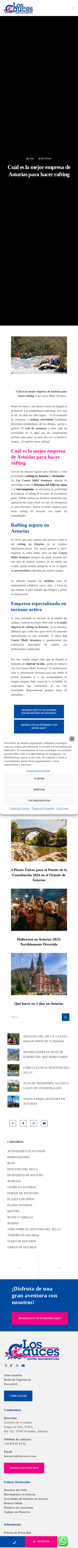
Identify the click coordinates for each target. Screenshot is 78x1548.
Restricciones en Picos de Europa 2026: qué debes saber (45, 1054)
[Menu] (72, 8)
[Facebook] (23, 1123)
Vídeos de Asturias (22, 1247)
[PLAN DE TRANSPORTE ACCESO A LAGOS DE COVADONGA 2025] (13, 1086)
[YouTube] (44, 1123)
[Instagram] (33, 1123)
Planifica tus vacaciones (18, 1507)
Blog (30, 158)
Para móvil (10, 1384)
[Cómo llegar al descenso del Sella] (13, 1070)
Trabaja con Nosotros (17, 1512)
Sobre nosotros (13, 1375)
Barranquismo (18, 1157)
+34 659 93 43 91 (15, 1443)
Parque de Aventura (23, 1193)
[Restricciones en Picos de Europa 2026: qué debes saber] (13, 1055)
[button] (72, 739)
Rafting (45, 158)
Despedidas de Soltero (25, 1175)
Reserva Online (13, 1503)
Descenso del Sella (22, 1169)
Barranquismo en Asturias (19, 1494)
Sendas (12, 1223)
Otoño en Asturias (21, 1187)
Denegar (39, 789)
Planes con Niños (20, 1199)
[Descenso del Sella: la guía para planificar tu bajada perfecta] (13, 1039)
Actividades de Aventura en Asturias (26, 1498)
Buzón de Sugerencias (17, 1379)
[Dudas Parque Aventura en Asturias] (13, 1101)
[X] (12, 1123)
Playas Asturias (19, 1205)
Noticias (14, 1181)
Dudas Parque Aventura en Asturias (44, 1101)
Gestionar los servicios (38, 770)
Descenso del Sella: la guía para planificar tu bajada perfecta (45, 1039)
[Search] (65, 1017)
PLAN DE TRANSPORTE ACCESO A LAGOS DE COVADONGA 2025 (45, 1086)
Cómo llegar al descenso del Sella (46, 1070)
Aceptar (39, 778)
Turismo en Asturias (23, 1235)
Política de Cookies (19, 808)
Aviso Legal (62, 808)
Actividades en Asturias (26, 1151)
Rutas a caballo (20, 1217)
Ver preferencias (39, 800)
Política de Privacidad (43, 808)
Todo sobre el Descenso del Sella (34, 1229)
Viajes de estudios (21, 1241)
